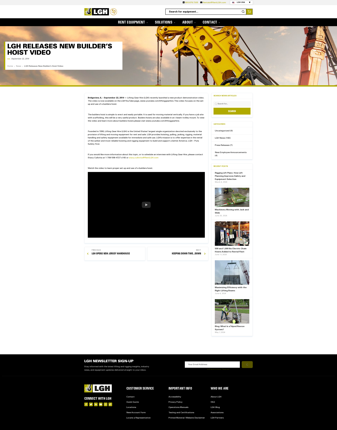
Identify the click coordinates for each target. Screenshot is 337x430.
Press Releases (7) (224, 145)
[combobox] (205, 12)
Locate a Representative (138, 418)
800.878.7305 (191, 3)
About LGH (216, 397)
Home (10, 66)
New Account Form (136, 413)
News (18, 66)
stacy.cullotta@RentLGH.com (143, 158)
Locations (131, 407)
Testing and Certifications (181, 413)
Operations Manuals (178, 407)
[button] (146, 205)
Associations (217, 413)
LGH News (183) (223, 138)
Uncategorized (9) (224, 131)
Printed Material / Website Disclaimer (186, 418)
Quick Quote (132, 402)
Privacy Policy (175, 402)
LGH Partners (217, 418)
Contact (130, 397)
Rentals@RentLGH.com (214, 3)
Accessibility (174, 397)
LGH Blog (215, 407)
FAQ (213, 402)
